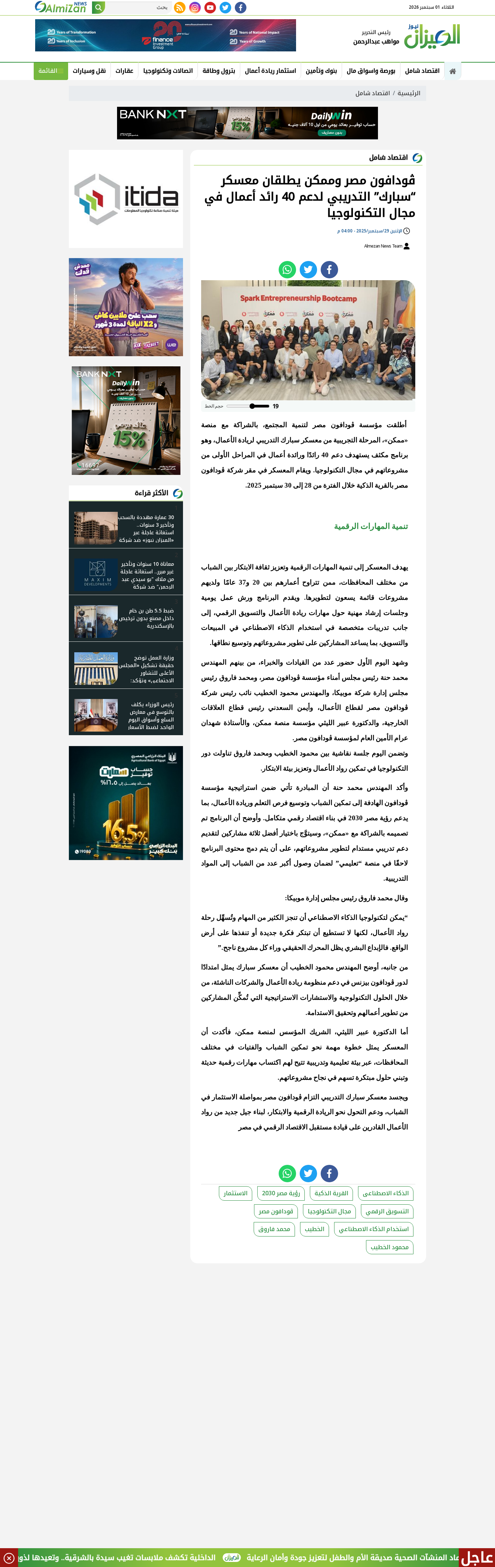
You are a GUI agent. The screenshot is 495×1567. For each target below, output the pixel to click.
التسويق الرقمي (387, 1211)
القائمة (47, 70)
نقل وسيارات (89, 70)
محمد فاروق (274, 1229)
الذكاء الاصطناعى (386, 1193)
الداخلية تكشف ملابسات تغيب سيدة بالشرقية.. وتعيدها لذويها (151, 1557)
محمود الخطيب (390, 1247)
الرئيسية (409, 93)
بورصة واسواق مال (371, 70)
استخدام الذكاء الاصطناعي (374, 1229)
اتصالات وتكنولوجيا (168, 70)
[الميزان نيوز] (432, 35)
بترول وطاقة (219, 70)
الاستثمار (236, 1193)
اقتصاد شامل (422, 70)
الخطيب (314, 1229)
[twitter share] (308, 269)
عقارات (124, 70)
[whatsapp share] (287, 269)
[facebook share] (329, 269)
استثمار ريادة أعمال (270, 70)
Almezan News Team (383, 246)
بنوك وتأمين (321, 70)
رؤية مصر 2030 (281, 1193)
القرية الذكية (331, 1193)
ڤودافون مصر (276, 1211)
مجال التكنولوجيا (329, 1211)
